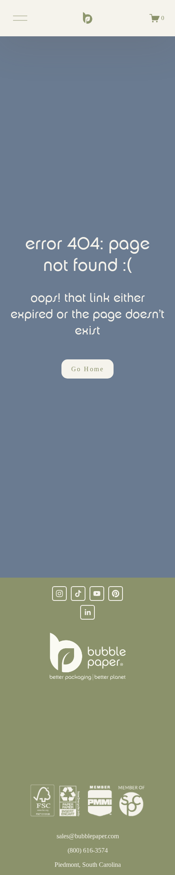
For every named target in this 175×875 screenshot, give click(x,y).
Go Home (87, 369)
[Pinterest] (115, 593)
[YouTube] (97, 593)
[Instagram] (59, 593)
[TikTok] (78, 593)
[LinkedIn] (87, 612)
